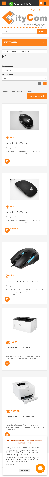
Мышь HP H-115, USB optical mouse (19, 212)
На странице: (7, 74)
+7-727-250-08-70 (22, 4)
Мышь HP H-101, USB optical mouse (19, 143)
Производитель (18, 51)
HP (29, 51)
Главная (6, 51)
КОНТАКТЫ (36, 96)
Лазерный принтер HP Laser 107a (19, 347)
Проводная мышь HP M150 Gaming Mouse (22, 281)
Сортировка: (7, 66)
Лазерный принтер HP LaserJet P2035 (20, 416)
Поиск (42, 31)
